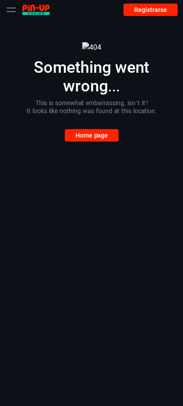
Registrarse (150, 9)
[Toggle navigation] (11, 10)
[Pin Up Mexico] (36, 9)
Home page (92, 135)
